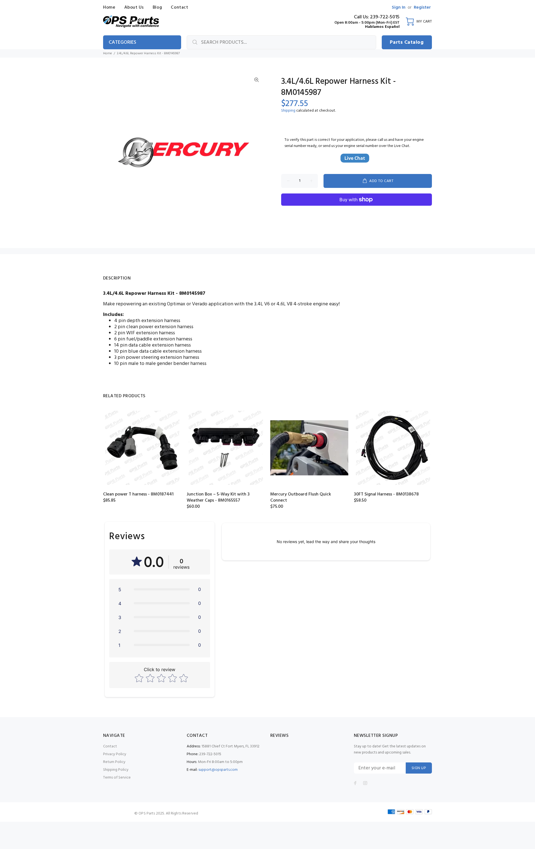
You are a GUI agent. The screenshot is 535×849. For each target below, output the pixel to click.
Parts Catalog (407, 42)
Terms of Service (117, 777)
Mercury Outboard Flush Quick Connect (300, 497)
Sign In (398, 7)
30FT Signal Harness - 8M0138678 (386, 494)
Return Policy (114, 762)
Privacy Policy (114, 754)
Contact (110, 746)
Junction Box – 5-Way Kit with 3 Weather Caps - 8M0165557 (218, 497)
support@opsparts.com (218, 770)
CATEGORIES (122, 42)
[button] (160, 589)
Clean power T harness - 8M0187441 (138, 494)
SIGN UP (419, 768)
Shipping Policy (115, 770)
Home (107, 53)
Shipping (288, 110)
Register (422, 7)
